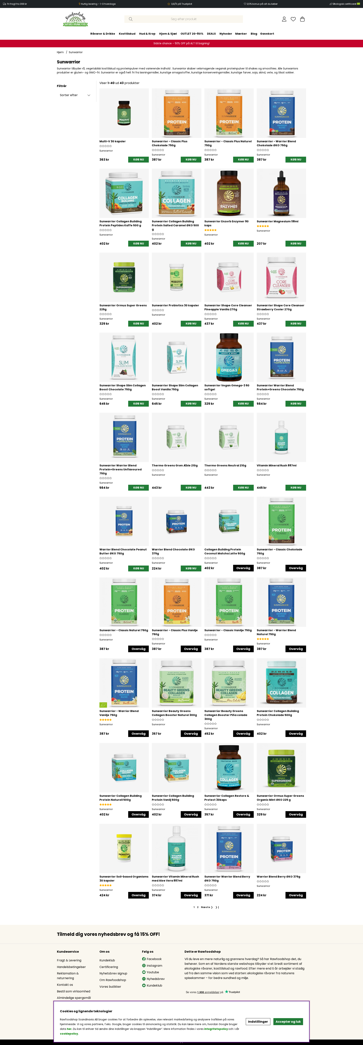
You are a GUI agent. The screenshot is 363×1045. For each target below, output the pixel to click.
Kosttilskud (127, 34)
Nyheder (226, 34)
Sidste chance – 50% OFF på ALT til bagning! (182, 43)
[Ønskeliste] (293, 19)
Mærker (241, 34)
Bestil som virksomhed (73, 991)
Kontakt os (65, 985)
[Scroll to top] (181, 1042)
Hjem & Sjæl (168, 34)
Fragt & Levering (69, 960)
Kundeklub (107, 960)
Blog (254, 34)
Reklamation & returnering (68, 975)
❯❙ (217, 907)
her (69, 1029)
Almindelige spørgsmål (74, 998)
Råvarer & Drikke (102, 34)
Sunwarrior (76, 52)
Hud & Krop (147, 34)
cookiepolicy (69, 1034)
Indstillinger (258, 1021)
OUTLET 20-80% (192, 34)
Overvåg (243, 568)
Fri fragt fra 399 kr (17, 3)
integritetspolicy (216, 1029)
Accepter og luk (288, 1021)
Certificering (108, 967)
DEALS (211, 34)
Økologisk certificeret (345, 3)
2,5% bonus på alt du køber (262, 3)
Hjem (60, 52)
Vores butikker (110, 986)
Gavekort (267, 34)
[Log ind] (284, 19)
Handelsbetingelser (71, 967)
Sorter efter (69, 95)
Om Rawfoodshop (112, 980)
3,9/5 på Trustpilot (181, 3)
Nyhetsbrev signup (113, 973)
